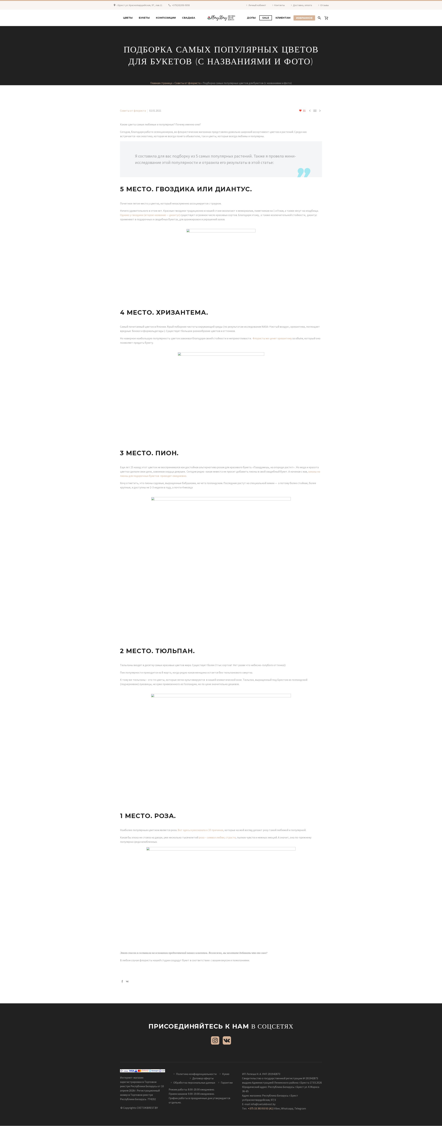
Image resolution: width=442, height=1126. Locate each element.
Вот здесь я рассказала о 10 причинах (200, 830)
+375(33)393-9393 (181, 5)
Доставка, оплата (302, 5)
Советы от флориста (187, 83)
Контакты (279, 5)
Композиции (166, 17)
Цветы (128, 17)
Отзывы (324, 5)
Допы (251, 17)
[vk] (227, 1040)
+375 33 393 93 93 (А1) (260, 1108)
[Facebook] (122, 981)
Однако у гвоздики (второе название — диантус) (150, 215)
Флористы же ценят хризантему (272, 338)
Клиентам (283, 17)
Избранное (304, 17)
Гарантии (227, 1082)
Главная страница (161, 83)
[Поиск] (319, 18)
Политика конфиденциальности (196, 1074)
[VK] (127, 981)
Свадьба (188, 17)
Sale (265, 17)
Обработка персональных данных (194, 1082)
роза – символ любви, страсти (217, 837)
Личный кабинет (257, 5)
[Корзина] (327, 18)
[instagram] (215, 1040)
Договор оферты (203, 1078)
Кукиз (226, 1074)
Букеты (144, 17)
